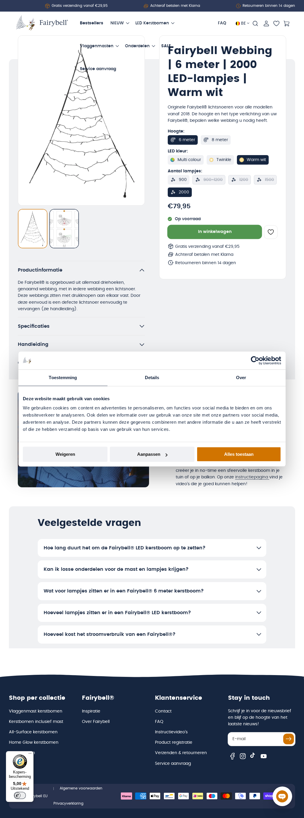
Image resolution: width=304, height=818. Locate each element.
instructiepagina (252, 477)
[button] (255, 23)
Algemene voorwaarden (81, 788)
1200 (243, 180)
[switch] (20, 795)
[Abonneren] (288, 739)
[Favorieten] (276, 23)
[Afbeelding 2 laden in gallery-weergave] (64, 228)
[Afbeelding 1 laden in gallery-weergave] (32, 228)
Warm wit (256, 160)
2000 (184, 192)
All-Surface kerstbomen (33, 732)
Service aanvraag (173, 764)
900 (183, 180)
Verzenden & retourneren (181, 753)
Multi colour (189, 160)
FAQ (159, 722)
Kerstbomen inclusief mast (36, 722)
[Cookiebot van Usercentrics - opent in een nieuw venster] (255, 360)
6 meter (187, 140)
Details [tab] (152, 377)
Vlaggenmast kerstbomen (35, 711)
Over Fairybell (96, 722)
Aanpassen (148, 454)
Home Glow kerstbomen (33, 742)
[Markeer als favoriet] (270, 232)
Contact (163, 711)
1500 (269, 180)
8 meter (220, 140)
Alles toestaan (239, 454)
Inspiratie (91, 711)
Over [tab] (241, 377)
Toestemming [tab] (63, 377)
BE (243, 23)
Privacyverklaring (68, 803)
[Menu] (30, 754)
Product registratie (173, 742)
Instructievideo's (171, 732)
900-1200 (213, 180)
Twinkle (223, 160)
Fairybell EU (38, 796)
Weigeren (65, 454)
